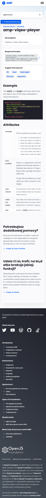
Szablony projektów (12, 376)
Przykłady (9, 374)
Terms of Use (6, 459)
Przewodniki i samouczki (14, 368)
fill (8, 72)
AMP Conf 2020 (11, 422)
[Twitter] (4, 330)
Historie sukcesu (11, 353)
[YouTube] (12, 330)
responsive (21, 76)
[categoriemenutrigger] (11, 22)
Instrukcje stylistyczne (14, 434)
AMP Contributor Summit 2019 (16, 424)
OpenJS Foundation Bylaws (15, 407)
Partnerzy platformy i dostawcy (17, 389)
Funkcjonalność (11, 356)
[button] (42, 3)
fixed (14, 72)
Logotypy (9, 437)
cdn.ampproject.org (27, 493)
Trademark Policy (12, 409)
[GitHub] (29, 330)
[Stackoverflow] (38, 330)
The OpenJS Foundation (14, 404)
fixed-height (24, 72)
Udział (8, 391)
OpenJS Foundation (11, 465)
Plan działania (11, 394)
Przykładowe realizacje (14, 350)
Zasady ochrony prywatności (22, 459)
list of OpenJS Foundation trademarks (28, 479)
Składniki (20, 27)
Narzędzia (9, 379)
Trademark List (11, 412)
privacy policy (35, 495)
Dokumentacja (9, 27)
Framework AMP (11, 347)
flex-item (10, 76)
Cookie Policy (37, 459)
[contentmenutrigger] (22, 14)
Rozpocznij (9, 365)
